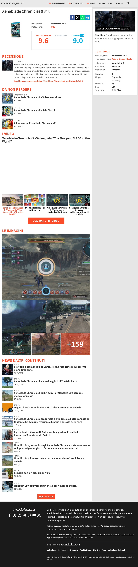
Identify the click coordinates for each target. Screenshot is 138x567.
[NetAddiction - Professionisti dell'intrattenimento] (69, 544)
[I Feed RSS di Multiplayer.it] (39, 515)
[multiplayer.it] (24, 509)
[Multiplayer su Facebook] (9, 515)
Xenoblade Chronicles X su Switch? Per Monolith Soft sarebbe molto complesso (48, 394)
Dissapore (74, 550)
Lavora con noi (128, 534)
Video (102, 3)
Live (110, 3)
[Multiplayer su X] (14, 515)
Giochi (119, 3)
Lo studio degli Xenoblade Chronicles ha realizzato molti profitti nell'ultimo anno (50, 368)
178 (82, 35)
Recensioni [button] (77, 3)
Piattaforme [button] (58, 3)
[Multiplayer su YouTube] (34, 515)
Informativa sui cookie (56, 534)
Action (115, 58)
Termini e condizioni (87, 534)
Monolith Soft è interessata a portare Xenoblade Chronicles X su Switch (49, 460)
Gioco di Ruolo (125, 58)
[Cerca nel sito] (128, 3)
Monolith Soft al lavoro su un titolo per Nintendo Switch (45, 485)
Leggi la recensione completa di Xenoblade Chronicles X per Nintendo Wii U (48, 81)
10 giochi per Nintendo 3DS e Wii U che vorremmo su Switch (47, 407)
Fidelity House (86, 550)
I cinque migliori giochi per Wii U (32, 472)
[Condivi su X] (77, 17)
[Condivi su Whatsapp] (82, 17)
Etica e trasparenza (104, 534)
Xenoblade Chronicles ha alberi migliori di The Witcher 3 (45, 381)
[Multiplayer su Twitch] (29, 515)
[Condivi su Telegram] (87, 17)
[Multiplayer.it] (12, 3)
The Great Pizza (99, 550)
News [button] (92, 3)
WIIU (53, 26)
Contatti (116, 534)
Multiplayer (51, 550)
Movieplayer (63, 550)
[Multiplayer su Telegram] (24, 515)
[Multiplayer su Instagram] (19, 515)
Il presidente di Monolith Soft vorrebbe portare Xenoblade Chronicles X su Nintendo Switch (46, 433)
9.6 (43, 40)
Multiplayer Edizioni (116, 550)
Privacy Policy (71, 534)
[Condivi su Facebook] (72, 17)
